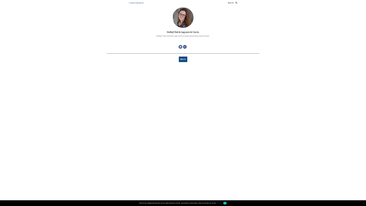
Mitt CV (231, 3)
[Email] (185, 47)
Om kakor (219, 203)
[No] (364, 203)
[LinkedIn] (180, 47)
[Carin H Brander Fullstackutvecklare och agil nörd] (136, 3)
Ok (225, 203)
